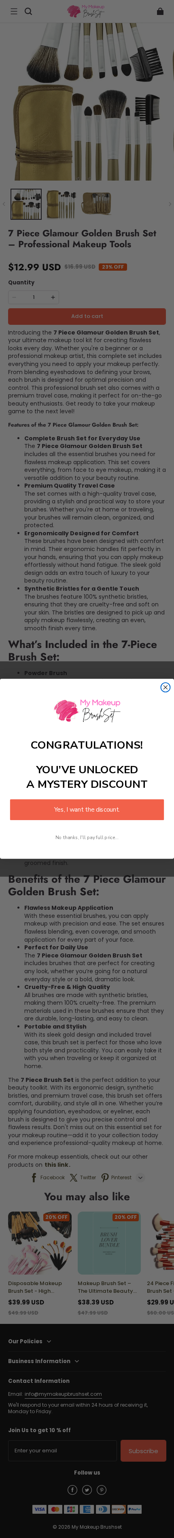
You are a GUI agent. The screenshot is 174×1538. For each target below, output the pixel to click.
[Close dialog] (165, 687)
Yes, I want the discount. (87, 810)
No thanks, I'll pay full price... (87, 838)
